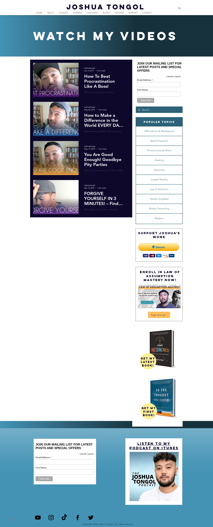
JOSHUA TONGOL (105, 6)
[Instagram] (51, 517)
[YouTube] (37, 517)
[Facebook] (77, 517)
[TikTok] (64, 517)
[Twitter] (90, 517)
